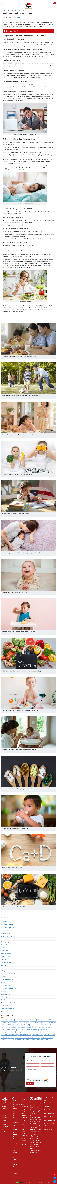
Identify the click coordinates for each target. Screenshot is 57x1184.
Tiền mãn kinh (21, 1029)
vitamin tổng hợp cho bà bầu (33, 1039)
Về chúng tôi (47, 1103)
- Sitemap (35, 1182)
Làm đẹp (3, 965)
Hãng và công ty (5, 950)
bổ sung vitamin (14, 1022)
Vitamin (4, 1039)
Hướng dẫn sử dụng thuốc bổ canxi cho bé (13, 907)
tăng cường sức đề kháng (8, 1037)
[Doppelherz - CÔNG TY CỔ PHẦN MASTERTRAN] (28, 6)
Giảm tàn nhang (51, 1022)
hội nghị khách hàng (18, 1024)
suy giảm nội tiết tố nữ (38, 1027)
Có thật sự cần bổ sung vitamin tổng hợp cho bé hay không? (18, 632)
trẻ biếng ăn (43, 1029)
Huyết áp (3, 959)
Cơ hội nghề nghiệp (6, 942)
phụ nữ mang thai (21, 1027)
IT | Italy (15, 1125)
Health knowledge (6, 953)
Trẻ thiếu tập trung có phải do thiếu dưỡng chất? (15, 514)
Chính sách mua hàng (49, 1120)
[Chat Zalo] (54, 1181)
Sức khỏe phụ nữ (5, 985)
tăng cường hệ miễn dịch (24, 1034)
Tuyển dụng (47, 1106)
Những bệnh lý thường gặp (8, 974)
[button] (2, 3)
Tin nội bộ (3, 1000)
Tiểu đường (4, 997)
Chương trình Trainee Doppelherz (10, 939)
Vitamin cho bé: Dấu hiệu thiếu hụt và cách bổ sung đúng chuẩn (19, 750)
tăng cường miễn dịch (37, 1034)
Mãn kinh (3, 968)
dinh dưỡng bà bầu (24, 1022)
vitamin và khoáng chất (46, 1039)
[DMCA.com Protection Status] (19, 1182)
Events (3, 947)
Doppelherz (33, 1022)
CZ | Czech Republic (24, 1115)
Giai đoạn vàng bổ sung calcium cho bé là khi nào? (15, 828)
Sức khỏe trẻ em (5, 991)
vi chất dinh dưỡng (40, 1037)
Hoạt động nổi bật (6, 956)
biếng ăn (25, 1020)
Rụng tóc (3, 976)
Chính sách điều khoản (50, 1117)
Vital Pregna (50, 1037)
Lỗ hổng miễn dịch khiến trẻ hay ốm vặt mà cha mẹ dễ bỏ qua (18, 356)
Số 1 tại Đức (49, 1027)
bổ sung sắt (5, 1022)
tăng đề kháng (30, 1037)
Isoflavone (33, 1024)
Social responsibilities (7, 979)
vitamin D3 (11, 1039)
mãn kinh (4, 1027)
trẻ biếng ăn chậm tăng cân (8, 1032)
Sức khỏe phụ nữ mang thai (8, 988)
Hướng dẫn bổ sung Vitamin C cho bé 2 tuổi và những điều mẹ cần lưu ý (21, 671)
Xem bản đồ (37, 1137)
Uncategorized (5, 1005)
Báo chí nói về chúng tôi (7, 924)
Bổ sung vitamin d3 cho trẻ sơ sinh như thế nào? (14, 592)
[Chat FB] (54, 1178)
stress (29, 1027)
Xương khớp (4, 1011)
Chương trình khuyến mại (8, 936)
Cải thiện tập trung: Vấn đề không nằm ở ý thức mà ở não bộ (18, 435)
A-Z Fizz (4, 1020)
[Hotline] (54, 1174)
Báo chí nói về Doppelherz (8, 927)
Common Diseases (6, 945)
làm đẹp (40, 1024)
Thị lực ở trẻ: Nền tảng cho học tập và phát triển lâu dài (16, 474)
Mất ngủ (3, 971)
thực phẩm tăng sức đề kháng (9, 1029)
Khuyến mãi (47, 1110)
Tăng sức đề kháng (6, 994)
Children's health (5, 933)
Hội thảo (26, 1024)
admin (18, 17)
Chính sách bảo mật (49, 1113)
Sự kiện (3, 982)
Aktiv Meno (4, 921)
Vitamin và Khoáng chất (8, 10)
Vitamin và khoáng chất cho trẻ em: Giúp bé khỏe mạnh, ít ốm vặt (19, 710)
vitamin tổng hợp (19, 1039)
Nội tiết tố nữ (12, 1027)
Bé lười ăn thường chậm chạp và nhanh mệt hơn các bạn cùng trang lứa (21, 396)
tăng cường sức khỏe (49, 1034)
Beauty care (4, 930)
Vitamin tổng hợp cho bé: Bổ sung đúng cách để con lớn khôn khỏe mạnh (22, 789)
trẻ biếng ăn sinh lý (36, 1032)
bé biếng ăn (33, 1020)
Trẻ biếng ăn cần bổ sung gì (23, 1032)
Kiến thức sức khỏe (19, 10)
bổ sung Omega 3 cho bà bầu (44, 1020)
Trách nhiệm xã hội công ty (8, 1003)
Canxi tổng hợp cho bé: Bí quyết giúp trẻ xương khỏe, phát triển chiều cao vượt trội (24, 553)
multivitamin (47, 1024)
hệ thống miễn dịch (6, 1024)
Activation (11, 1020)
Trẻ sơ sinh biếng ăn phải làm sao (9, 1034)
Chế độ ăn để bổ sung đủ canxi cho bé (11, 868)
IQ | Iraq (15, 1155)
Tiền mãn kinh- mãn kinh (32, 1029)
